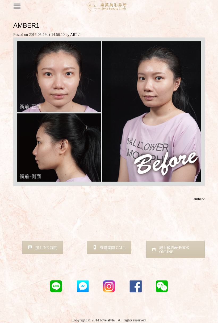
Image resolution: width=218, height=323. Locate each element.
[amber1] (109, 111)
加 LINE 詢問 (46, 248)
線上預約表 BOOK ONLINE (174, 250)
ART (73, 35)
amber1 (26, 25)
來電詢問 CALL (113, 248)
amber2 (199, 199)
